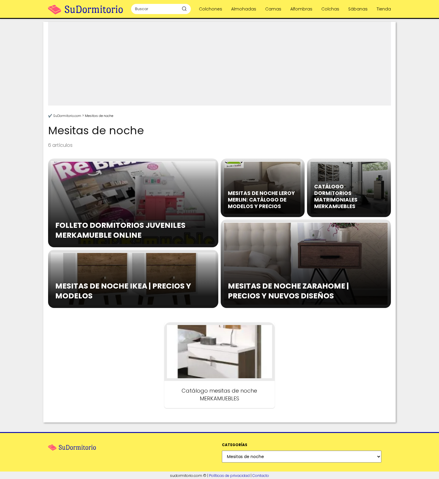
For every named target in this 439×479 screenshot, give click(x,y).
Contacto (260, 475)
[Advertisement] (219, 64)
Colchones (210, 9)
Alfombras (301, 9)
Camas (273, 9)
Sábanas (358, 9)
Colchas (330, 9)
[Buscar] (184, 8)
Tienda (384, 9)
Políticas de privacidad (229, 475)
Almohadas (243, 9)
